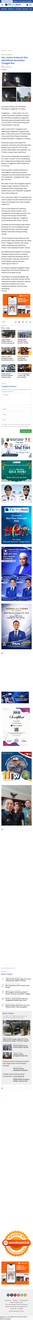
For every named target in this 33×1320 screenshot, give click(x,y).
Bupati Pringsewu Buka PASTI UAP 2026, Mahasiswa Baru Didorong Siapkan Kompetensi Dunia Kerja (18, 1006)
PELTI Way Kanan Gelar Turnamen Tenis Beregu (18, 986)
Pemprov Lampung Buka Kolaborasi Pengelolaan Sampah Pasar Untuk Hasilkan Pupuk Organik (17, 999)
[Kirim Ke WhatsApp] (30, 322)
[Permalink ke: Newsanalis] (2, 67)
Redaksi (15, 1300)
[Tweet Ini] (19, 322)
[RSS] (25, 1295)
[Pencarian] (31, 4)
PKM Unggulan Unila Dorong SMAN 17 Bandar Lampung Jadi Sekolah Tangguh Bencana (18, 993)
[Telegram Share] (26, 322)
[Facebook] (8, 1295)
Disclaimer (8, 1300)
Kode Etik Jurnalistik (17, 1308)
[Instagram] (18, 1295)
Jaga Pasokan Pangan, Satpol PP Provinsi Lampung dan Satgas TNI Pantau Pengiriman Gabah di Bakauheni (8, 341)
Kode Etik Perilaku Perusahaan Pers (16, 1306)
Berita (3, 54)
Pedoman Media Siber (16, 1302)
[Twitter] (11, 1295)
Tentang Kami (24, 1300)
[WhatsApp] (21, 1295)
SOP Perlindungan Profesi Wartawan (16, 1304)
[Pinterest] (15, 1295)
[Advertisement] (16, 30)
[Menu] (2, 4)
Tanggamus (9, 54)
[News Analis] (12, 4)
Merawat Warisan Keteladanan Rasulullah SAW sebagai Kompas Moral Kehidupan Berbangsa (23, 358)
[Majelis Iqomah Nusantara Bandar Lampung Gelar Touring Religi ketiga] (8, 368)
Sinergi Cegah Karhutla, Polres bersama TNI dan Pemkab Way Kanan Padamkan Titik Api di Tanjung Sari (24, 341)
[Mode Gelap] (27, 4)
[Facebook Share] (15, 322)
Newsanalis (8, 66)
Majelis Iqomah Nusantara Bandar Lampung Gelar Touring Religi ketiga (7, 375)
